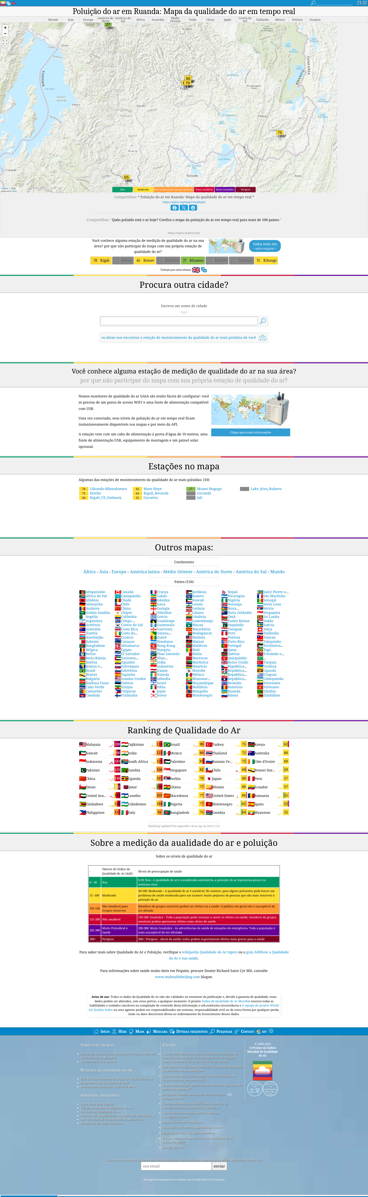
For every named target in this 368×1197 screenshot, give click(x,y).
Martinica (197, 662)
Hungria (160, 649)
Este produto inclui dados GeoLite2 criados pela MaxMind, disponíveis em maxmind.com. (202, 1068)
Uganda (266, 670)
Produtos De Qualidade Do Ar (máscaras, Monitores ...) (117, 1115)
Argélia (88, 616)
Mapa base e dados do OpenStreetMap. (189, 1133)
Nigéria (230, 600)
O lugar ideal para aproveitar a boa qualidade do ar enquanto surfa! (197, 1140)
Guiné (158, 637)
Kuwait (195, 600)
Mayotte (195, 670)
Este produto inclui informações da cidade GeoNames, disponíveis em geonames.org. (200, 1078)
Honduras (161, 641)
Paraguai (231, 629)
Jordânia (196, 591)
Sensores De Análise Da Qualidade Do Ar (108, 1086)
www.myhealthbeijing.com (178, 976)
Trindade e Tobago (269, 655)
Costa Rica (126, 629)
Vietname (268, 687)
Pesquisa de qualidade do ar (106, 1070)
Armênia (89, 624)
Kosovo (195, 596)
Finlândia (126, 695)
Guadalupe (162, 620)
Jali (196, 497)
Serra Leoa (269, 604)
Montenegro (199, 695)
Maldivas (196, 645)
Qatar (229, 649)
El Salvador (127, 653)
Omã (228, 616)
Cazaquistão (128, 596)
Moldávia (197, 687)
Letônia (195, 608)
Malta (194, 653)
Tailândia (268, 633)
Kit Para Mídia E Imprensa (98, 1061)
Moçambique (200, 683)
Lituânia (196, 616)
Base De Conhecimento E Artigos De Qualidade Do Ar (116, 1079)
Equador (125, 662)
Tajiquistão (269, 641)
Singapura (268, 612)
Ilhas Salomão (165, 653)
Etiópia (124, 687)
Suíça (264, 629)
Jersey (158, 695)
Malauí (195, 641)
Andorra (89, 608)
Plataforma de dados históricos (101, 1123)
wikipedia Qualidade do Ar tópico (210, 952)
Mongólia (197, 691)
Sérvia (265, 608)
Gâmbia (160, 600)
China (123, 608)
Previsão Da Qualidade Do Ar (100, 1111)
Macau (194, 624)
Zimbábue (268, 695)
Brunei (88, 674)
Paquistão (232, 624)
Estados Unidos (130, 678)
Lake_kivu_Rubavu (263, 488)
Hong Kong (162, 645)
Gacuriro (147, 497)
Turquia (266, 662)
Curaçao (124, 641)
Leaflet (4, 188)
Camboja (89, 695)
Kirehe (91, 493)
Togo (264, 649)
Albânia (89, 600)
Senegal (266, 600)
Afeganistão (92, 591)
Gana (157, 604)
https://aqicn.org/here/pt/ (184, 233)
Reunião (231, 683)
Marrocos (197, 658)
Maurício (196, 666)
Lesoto (194, 604)
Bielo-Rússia (92, 658)
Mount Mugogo (205, 488)
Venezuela (268, 683)
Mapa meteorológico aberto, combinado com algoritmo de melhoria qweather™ (202, 1087)
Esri (14, 191)
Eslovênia (126, 670)
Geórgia (160, 608)
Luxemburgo (199, 620)
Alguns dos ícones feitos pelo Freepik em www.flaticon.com (191, 1114)
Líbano (195, 612)
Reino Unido (234, 662)
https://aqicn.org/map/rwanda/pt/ (184, 202)
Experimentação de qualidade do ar (104, 1082)
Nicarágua (233, 596)
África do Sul (93, 596)
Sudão (265, 620)
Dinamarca (127, 645)
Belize (87, 653)
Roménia (231, 687)
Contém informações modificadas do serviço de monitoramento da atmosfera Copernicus (195, 1105)
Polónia (230, 637)
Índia (158, 662)
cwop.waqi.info (173, 1098)
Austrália (90, 629)
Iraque (159, 670)
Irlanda (159, 674)
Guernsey (161, 629)
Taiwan (266, 637)
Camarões (90, 691)
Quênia (230, 653)
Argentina (90, 620)
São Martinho (271, 596)
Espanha (125, 674)
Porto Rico (232, 641)
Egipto (123, 649)
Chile (122, 604)
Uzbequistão (270, 678)
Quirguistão (234, 658)
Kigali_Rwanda (152, 493)
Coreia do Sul (129, 624)
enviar (219, 1166)
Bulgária (89, 678)
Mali (193, 649)
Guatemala (162, 624)
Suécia (265, 624)
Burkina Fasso (94, 683)
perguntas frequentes (100, 1095)
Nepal (229, 591)
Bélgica (88, 649)
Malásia (195, 637)
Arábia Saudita (94, 612)
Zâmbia (266, 691)
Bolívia (88, 662)
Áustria (88, 633)
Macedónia (198, 629)
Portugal (231, 645)
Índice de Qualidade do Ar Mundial (226, 1001)
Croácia (124, 637)
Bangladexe (92, 645)
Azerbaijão (91, 637)
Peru (228, 633)
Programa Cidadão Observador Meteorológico (194, 1094)
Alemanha (91, 604)
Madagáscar (199, 633)
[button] (5, 28)
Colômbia (126, 616)
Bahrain (89, 641)
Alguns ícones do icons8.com (182, 1122)
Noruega (231, 604)
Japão (158, 691)
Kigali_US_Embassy (102, 497)
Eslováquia (127, 666)
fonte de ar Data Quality (96, 1104)
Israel (158, 683)
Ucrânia (266, 666)
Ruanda (230, 691)
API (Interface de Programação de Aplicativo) (111, 1119)
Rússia (229, 695)
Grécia (159, 616)
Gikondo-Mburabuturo (104, 488)
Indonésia (161, 666)
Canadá (124, 591)
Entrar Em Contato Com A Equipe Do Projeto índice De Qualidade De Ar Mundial (117, 1055)
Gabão (158, 596)
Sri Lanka (268, 616)
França (159, 591)
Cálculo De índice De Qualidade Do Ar (106, 1108)
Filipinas (125, 691)
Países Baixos (235, 620)
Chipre (123, 612)
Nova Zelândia (236, 612)
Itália (157, 687)
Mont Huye (149, 488)
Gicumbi (201, 493)
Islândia (160, 678)
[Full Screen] (5, 42)
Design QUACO (173, 1147)
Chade (123, 600)
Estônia (124, 683)
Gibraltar (161, 612)
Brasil (87, 670)
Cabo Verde (91, 687)
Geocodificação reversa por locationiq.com (192, 1127)
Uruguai (267, 674)
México (195, 674)
